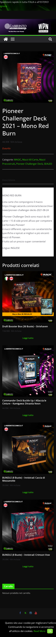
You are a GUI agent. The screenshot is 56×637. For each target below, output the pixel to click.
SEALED (48, 163)
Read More (39, 631)
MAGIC (17, 159)
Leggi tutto (28, 338)
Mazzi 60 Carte (30, 159)
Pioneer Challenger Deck (29, 163)
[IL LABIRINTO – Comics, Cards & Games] (28, 21)
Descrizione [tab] (8, 180)
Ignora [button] (3, 6)
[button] (50, 56)
